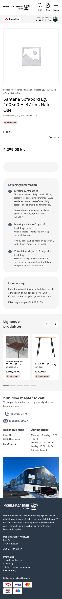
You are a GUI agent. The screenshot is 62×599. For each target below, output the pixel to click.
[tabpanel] (16, 357)
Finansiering (10, 570)
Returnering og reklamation (17, 567)
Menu (56, 10)
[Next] (55, 324)
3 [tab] (19, 385)
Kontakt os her (16, 296)
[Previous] (47, 324)
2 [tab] (13, 385)
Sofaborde (17, 89)
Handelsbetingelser (14, 560)
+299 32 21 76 (43, 20)
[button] (47, 7)
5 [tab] (33, 385)
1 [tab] (6, 385)
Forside (6, 89)
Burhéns (54, 137)
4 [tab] (26, 385)
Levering (9, 563)
